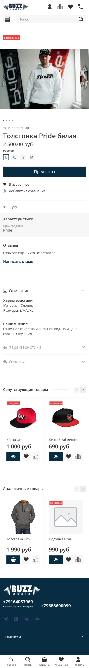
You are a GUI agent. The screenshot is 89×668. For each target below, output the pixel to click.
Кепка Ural (14, 439)
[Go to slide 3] (9, 120)
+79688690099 (56, 606)
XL (14, 157)
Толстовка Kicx (18, 539)
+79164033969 (18, 601)
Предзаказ (44, 171)
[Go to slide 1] (3, 120)
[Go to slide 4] (12, 120)
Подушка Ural (60, 539)
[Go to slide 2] (6, 120)
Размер (8, 151)
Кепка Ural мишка (63, 439)
